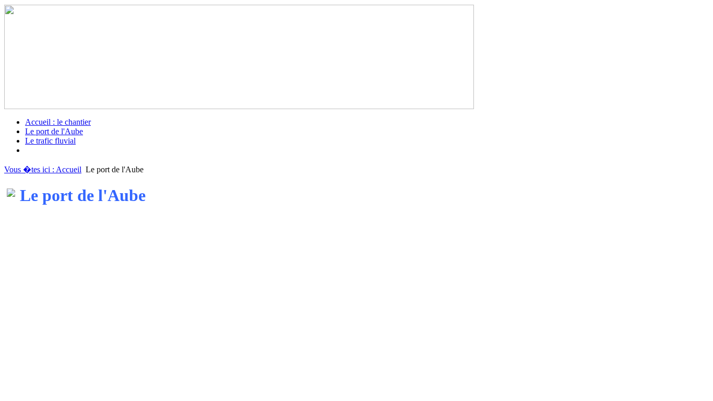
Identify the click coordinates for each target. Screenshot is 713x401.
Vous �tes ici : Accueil (42, 169)
